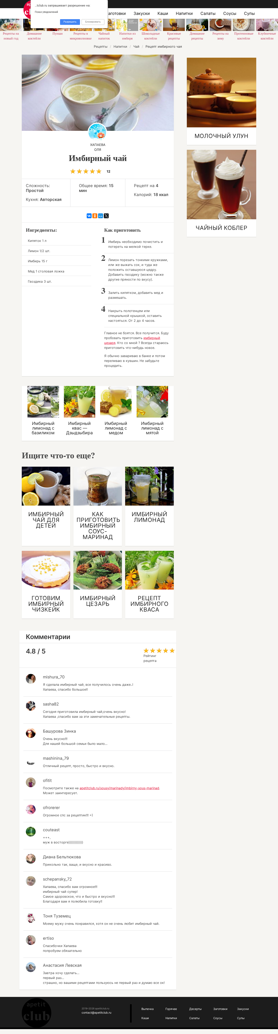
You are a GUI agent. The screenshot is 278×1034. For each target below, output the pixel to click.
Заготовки (116, 13)
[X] (106, 215)
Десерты (195, 1009)
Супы (249, 13)
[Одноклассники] (94, 215)
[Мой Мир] (100, 215)
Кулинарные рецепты (36, 1013)
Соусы (229, 13)
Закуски (142, 13)
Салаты (208, 13)
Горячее (171, 1009)
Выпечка (147, 1009)
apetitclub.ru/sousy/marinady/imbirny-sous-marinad (119, 788)
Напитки (184, 13)
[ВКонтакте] (89, 215)
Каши (163, 13)
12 (108, 171)
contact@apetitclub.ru (96, 1012)
